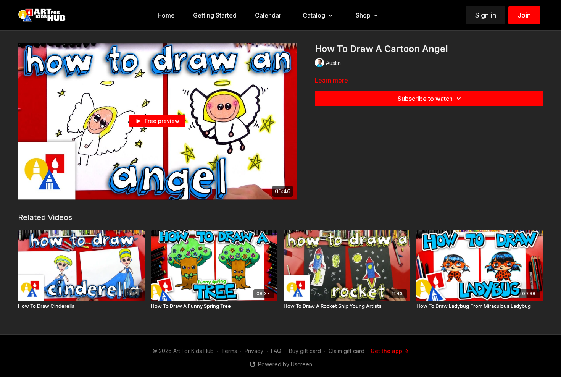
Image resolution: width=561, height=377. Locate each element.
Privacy (254, 351)
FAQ (276, 351)
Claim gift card (346, 351)
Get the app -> (390, 351)
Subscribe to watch (425, 98)
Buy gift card (305, 351)
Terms (229, 351)
